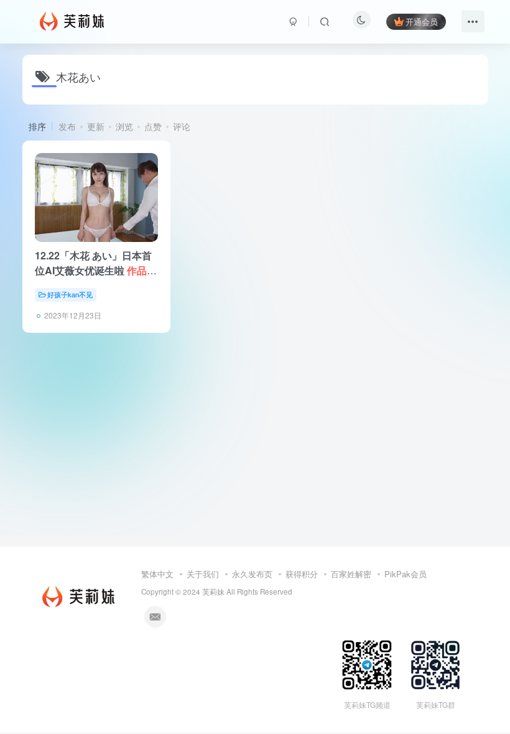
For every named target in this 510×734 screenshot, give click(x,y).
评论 (181, 126)
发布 (67, 126)
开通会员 (422, 21)
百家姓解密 (351, 574)
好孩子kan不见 (70, 294)
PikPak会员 (405, 574)
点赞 (153, 126)
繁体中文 (157, 574)
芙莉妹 (213, 592)
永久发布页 (252, 574)
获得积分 (301, 574)
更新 (95, 126)
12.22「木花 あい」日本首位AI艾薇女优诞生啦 (96, 270)
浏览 (124, 126)
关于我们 (203, 574)
